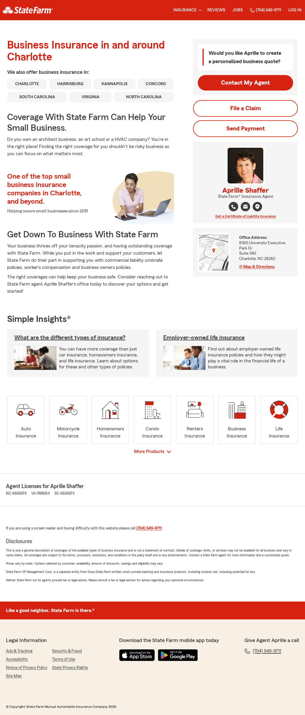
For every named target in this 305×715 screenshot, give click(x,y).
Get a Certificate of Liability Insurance (245, 216)
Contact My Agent (245, 83)
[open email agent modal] (245, 207)
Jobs (237, 10)
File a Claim (245, 108)
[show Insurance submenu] (199, 10)
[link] (28, 10)
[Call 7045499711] (233, 206)
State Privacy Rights (70, 668)
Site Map (14, 676)
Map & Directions (259, 267)
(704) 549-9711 (268, 10)
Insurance (185, 10)
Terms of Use (63, 659)
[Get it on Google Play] (178, 655)
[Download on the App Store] (137, 655)
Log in (294, 10)
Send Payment (245, 129)
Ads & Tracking (19, 651)
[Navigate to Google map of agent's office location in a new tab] (257, 206)
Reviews (216, 10)
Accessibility (17, 659)
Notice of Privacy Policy (26, 668)
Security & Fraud (67, 651)
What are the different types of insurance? (69, 338)
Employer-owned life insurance (204, 338)
